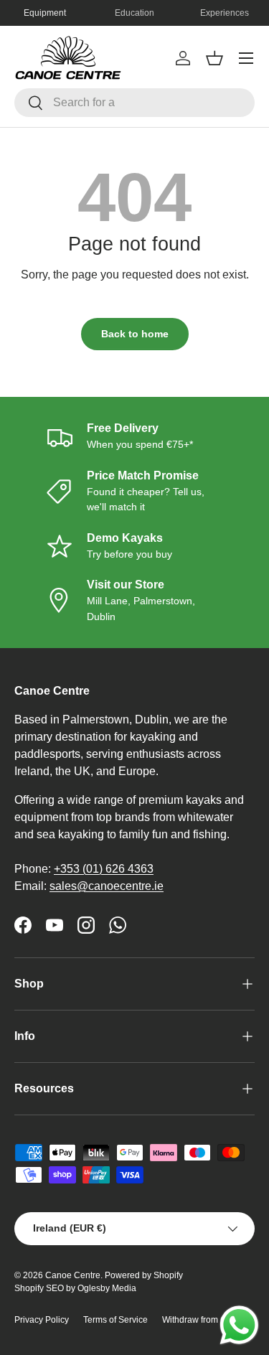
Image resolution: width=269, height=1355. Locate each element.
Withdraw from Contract (207, 1320)
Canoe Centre (72, 1275)
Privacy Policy (41, 1320)
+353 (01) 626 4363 (104, 869)
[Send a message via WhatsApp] (239, 1325)
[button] (214, 58)
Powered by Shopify (144, 1275)
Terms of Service (115, 1320)
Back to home (135, 333)
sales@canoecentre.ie (106, 886)
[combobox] (134, 102)
